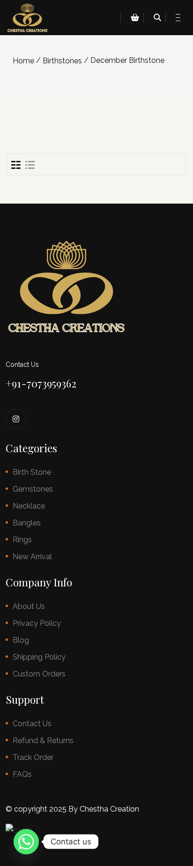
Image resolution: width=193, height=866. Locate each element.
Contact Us (32, 723)
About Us (29, 606)
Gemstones (33, 489)
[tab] (16, 164)
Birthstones (62, 60)
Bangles (27, 522)
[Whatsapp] (26, 841)
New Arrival (32, 556)
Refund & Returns (43, 740)
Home (23, 60)
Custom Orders (39, 673)
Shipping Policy (39, 657)
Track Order (33, 757)
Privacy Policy (37, 623)
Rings (22, 539)
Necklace (29, 505)
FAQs (22, 774)
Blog (21, 640)
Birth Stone (32, 472)
